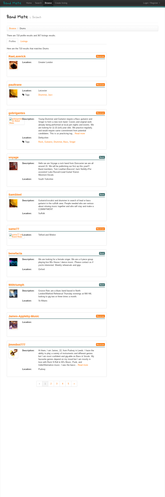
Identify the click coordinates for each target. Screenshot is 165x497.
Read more (80, 133)
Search (38, 3)
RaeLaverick (17, 56)
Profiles (12, 41)
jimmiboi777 (17, 344)
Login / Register (151, 3)
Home (29, 3)
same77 (14, 229)
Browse (48, 3)
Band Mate (12, 3)
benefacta (15, 253)
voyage (14, 157)
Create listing (61, 3)
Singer (72, 142)
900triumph (16, 284)
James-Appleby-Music (24, 316)
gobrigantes (17, 113)
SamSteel (15, 194)
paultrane (15, 84)
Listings (24, 41)
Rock (40, 142)
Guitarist (48, 142)
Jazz (50, 95)
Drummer (42, 95)
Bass (65, 142)
